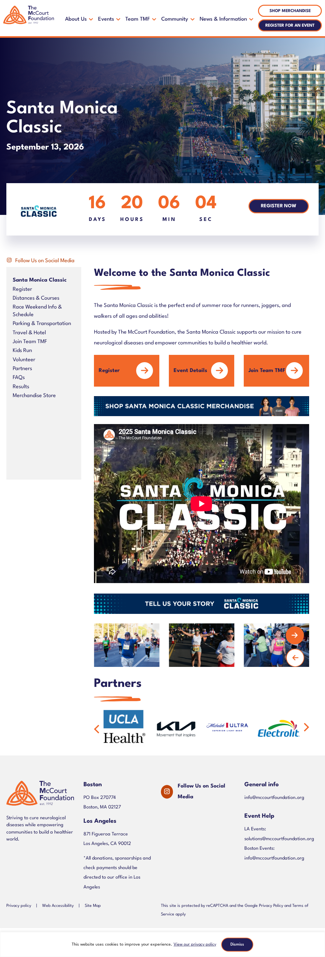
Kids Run (22, 350)
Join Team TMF (30, 341)
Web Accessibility (58, 906)
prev (295, 657)
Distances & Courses (36, 298)
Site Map (93, 906)
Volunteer (24, 359)
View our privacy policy (195, 944)
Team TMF (137, 19)
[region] (162, 944)
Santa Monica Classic (40, 280)
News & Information (223, 19)
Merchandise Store (34, 395)
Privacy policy (18, 906)
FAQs (19, 377)
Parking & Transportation (42, 323)
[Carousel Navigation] (197, 645)
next (295, 635)
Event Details (190, 370)
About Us (76, 19)
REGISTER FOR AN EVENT (290, 25)
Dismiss (237, 944)
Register (22, 289)
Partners (22, 368)
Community (174, 19)
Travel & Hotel (29, 333)
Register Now (278, 206)
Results (21, 386)
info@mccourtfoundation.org (274, 797)
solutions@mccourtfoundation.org (279, 839)
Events (106, 19)
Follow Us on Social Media (45, 260)
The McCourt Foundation (28, 18)
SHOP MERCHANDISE (290, 11)
